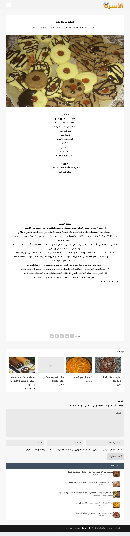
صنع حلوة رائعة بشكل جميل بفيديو (53, 379)
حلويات (59, 27)
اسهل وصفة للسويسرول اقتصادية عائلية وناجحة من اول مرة (22, 381)
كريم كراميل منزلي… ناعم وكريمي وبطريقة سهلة (94, 513)
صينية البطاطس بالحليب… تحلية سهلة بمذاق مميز (94, 503)
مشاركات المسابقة (46, 27)
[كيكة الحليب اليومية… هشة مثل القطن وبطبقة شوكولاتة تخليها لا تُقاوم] (116, 494)
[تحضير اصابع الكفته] (79, 365)
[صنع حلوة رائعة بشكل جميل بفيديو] (51, 365)
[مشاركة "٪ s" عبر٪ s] (72, 336)
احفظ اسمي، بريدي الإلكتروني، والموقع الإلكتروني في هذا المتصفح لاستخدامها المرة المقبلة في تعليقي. (72, 449)
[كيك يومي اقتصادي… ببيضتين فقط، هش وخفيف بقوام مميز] (116, 484)
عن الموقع (103, 528)
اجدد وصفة (96, 474)
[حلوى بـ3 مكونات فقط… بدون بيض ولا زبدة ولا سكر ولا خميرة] (116, 474)
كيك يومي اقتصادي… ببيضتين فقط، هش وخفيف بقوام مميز (91, 482)
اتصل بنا (95, 528)
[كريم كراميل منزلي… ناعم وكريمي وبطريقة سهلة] (116, 515)
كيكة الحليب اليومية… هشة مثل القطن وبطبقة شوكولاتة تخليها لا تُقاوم (86, 492)
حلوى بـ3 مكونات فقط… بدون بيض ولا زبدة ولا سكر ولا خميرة (90, 472)
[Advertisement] (65, 200)
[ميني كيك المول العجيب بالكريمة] (108, 365)
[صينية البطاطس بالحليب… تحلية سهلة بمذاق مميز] (116, 505)
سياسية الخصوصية (115, 528)
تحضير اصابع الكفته (83, 377)
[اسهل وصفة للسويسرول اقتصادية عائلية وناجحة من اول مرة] (22, 365)
